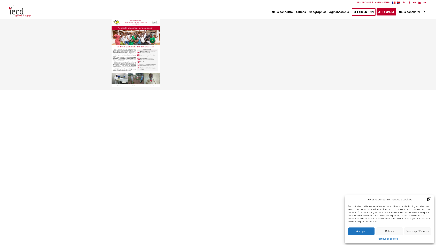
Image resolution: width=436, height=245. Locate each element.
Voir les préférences (418, 231)
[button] (429, 199)
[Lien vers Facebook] (409, 2)
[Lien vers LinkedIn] (419, 2)
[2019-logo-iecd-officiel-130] (20, 12)
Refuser (389, 231)
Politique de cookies (388, 238)
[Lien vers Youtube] (414, 2)
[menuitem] (372, 2)
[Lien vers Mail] (424, 2)
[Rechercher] (424, 12)
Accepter (361, 231)
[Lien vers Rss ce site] (404, 2)
